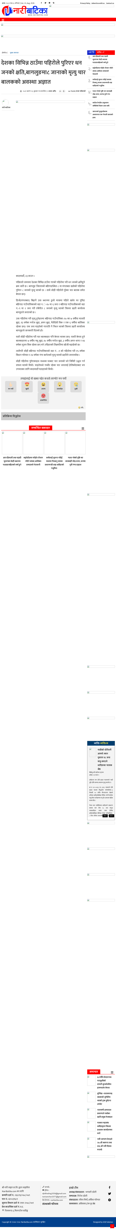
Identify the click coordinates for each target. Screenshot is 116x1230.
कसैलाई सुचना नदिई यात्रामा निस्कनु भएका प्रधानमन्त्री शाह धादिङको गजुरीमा (102, 82)
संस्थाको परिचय (50, 1204)
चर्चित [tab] (99, 52)
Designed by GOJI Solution (103, 1222)
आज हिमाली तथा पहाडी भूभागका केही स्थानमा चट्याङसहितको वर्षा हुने (100, 59)
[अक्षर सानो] (60, 91)
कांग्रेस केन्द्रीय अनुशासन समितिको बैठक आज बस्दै (101, 104)
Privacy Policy (85, 3)
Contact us (110, 3)
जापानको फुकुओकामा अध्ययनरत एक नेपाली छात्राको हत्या (103, 114)
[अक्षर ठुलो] (63, 91)
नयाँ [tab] (90, 52)
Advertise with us (98, 3)
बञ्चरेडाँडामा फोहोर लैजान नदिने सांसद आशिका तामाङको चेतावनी (103, 71)
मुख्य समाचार (14, 52)
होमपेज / (5, 52)
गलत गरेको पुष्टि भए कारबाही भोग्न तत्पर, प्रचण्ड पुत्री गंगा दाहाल (102, 94)
